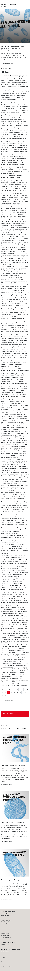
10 (2, 692)
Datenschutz (4, 962)
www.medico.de (5, 924)
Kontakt (3, 958)
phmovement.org (5, 944)
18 (25, 692)
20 (5, 695)
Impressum (4, 960)
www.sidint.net (5, 951)
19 (2, 695)
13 (11, 692)
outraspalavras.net (6, 937)
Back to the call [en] (8, 63)
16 (20, 692)
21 (8, 695)
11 (5, 692)
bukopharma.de (5, 915)
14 (14, 692)
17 (22, 692)
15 (17, 692)
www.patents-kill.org (6, 784)
